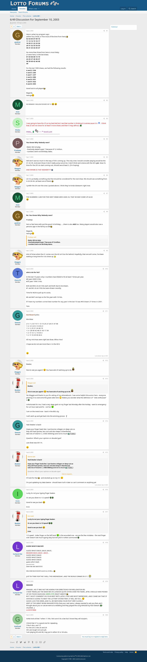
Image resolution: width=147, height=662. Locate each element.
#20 (106, 615)
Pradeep (17, 150)
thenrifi (18, 280)
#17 (106, 512)
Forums (22, 9)
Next (18, 26)
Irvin (18, 501)
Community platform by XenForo (73, 656)
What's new (33, 9)
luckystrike (17, 554)
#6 (107, 175)
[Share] (104, 31)
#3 (107, 118)
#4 (107, 139)
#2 (107, 100)
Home (14, 9)
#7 (107, 193)
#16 (106, 489)
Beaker (17, 390)
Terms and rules (108, 652)
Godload (17, 626)
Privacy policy (119, 652)
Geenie (17, 322)
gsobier (14, 23)
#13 (106, 379)
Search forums (23, 12)
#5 (107, 157)
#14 (106, 421)
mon (17, 112)
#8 (107, 212)
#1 (107, 31)
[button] (38, 9)
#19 (106, 581)
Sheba (17, 130)
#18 (106, 542)
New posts (13, 12)
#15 (106, 452)
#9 (107, 250)
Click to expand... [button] (67, 474)
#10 (106, 269)
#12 (106, 360)
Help (126, 652)
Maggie (18, 168)
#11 (106, 311)
